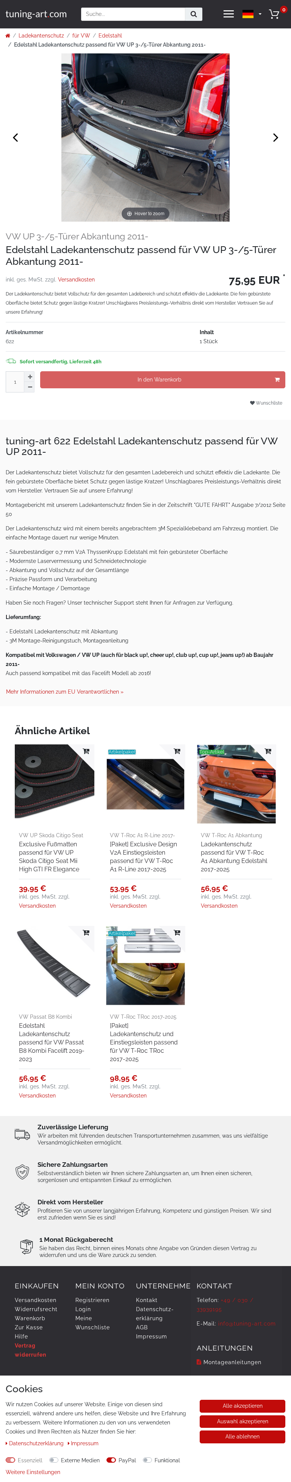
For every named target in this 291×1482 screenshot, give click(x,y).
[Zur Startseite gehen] (7, 36)
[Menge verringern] (29, 387)
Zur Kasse (29, 1327)
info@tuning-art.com (247, 1324)
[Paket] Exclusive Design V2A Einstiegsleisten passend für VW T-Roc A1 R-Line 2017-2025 (143, 857)
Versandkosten (76, 280)
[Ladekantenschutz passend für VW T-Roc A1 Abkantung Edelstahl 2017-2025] (236, 784)
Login (83, 1309)
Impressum (151, 1336)
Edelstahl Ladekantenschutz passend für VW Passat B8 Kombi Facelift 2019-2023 (51, 1042)
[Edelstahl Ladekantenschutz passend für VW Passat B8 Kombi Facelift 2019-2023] (54, 965)
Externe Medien (80, 1460)
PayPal (127, 1460)
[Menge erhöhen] (29, 376)
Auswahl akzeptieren (242, 1421)
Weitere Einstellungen (33, 1472)
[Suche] (193, 14)
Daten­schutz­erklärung (37, 1443)
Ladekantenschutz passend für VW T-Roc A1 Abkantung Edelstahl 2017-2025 (234, 857)
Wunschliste (268, 403)
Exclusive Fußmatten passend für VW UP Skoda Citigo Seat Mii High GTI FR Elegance (49, 857)
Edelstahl (110, 36)
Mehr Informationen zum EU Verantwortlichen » (65, 692)
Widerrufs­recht (36, 1309)
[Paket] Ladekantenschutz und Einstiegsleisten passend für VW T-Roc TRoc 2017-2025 (144, 1042)
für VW (81, 36)
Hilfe (21, 1336)
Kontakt (147, 1300)
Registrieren (92, 1300)
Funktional (167, 1460)
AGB (142, 1327)
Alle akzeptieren (243, 1406)
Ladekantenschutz (41, 36)
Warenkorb (30, 1318)
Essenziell (30, 1460)
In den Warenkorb (159, 380)
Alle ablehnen (242, 1437)
